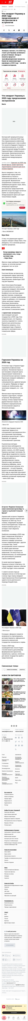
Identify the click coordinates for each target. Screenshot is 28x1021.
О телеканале (5, 763)
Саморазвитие (8, 893)
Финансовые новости (9, 856)
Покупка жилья (8, 905)
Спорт (6, 912)
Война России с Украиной (12, 810)
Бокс (5, 914)
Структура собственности (18, 775)
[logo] (10, 2)
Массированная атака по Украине (13, 820)
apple (17, 955)
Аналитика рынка (8, 903)
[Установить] (14, 1009)
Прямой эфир (7, 798)
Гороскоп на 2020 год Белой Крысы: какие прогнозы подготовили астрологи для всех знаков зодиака (14, 166)
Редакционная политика (5, 760)
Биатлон (6, 920)
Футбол (6, 916)
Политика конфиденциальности (7, 774)
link (15, 737)
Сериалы (6, 878)
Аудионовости (8, 803)
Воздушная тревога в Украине (12, 818)
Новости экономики (10, 850)
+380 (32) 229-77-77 (10, 983)
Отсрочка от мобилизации (11, 840)
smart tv (6, 959)
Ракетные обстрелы (9, 812)
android (6, 955)
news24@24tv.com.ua (7, 731)
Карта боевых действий (10, 814)
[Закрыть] (25, 1006)
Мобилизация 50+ (8, 834)
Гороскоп (11, 6)
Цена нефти (7, 852)
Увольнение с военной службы (12, 832)
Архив (16, 777)
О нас (3, 754)
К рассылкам (9, 945)
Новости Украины (9, 796)
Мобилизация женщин (10, 836)
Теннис (6, 918)
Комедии (6, 876)
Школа (6, 889)
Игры (16, 782)
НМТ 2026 (6, 891)
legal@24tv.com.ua (20, 984)
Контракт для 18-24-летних (11, 838)
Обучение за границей (10, 895)
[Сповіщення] (26, 2)
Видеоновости (8, 800)
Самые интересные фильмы (11, 869)
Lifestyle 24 (4, 6)
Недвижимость (8, 901)
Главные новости (8, 794)
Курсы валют (7, 854)
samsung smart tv (17, 959)
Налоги (6, 860)
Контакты (17, 769)
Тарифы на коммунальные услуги (13, 858)
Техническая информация (18, 766)
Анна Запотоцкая (9, 25)
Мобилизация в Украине (11, 830)
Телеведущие (5, 765)
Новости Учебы (9, 883)
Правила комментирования (19, 762)
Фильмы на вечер (9, 874)
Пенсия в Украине (9, 862)
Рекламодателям (6, 768)
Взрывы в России (8, 823)
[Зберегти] (24, 30)
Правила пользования (7, 771)
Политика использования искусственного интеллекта (5, 779)
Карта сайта (18, 780)
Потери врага (7, 825)
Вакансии (17, 771)
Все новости (8, 792)
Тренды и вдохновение (10, 907)
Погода (6, 805)
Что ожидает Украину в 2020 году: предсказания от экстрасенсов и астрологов (20, 6)
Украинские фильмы (9, 871)
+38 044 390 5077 (19, 731)
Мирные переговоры (9, 816)
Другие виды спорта (9, 922)
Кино (5, 867)
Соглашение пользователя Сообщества (18, 758)
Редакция (4, 757)
